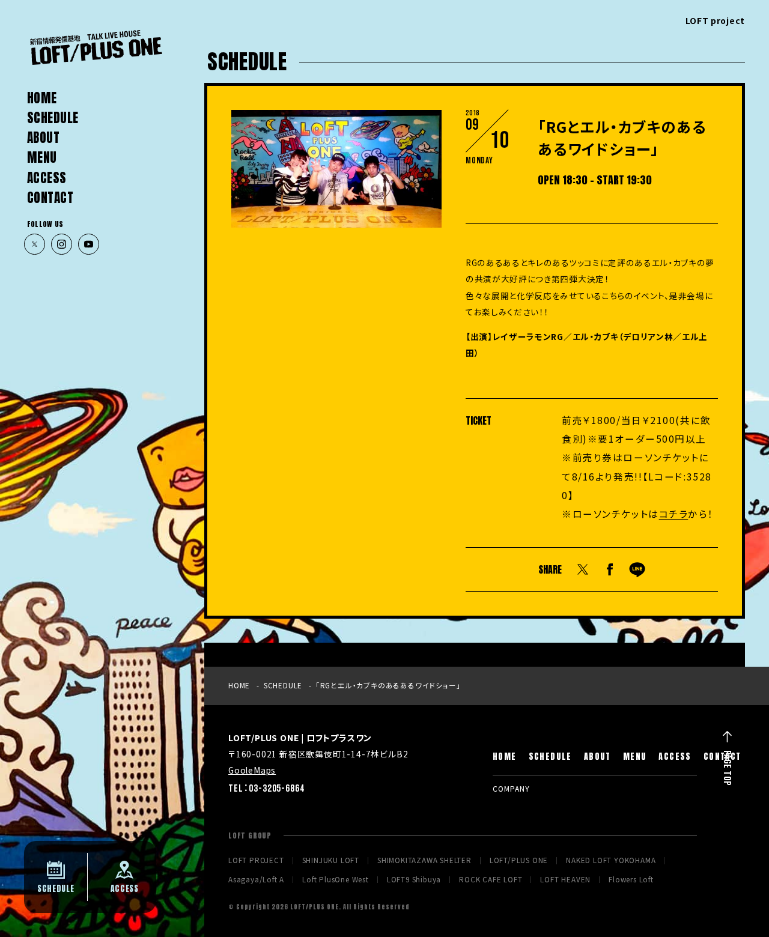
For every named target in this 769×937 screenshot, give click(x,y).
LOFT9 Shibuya (414, 880)
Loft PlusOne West (335, 880)
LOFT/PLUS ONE (519, 860)
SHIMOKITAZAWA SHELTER (424, 860)
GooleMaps (252, 770)
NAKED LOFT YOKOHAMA (610, 860)
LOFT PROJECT (256, 860)
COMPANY (511, 788)
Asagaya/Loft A (256, 880)
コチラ (673, 513)
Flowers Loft (631, 880)
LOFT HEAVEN (565, 880)
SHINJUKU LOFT (330, 860)
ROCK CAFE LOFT (490, 880)
